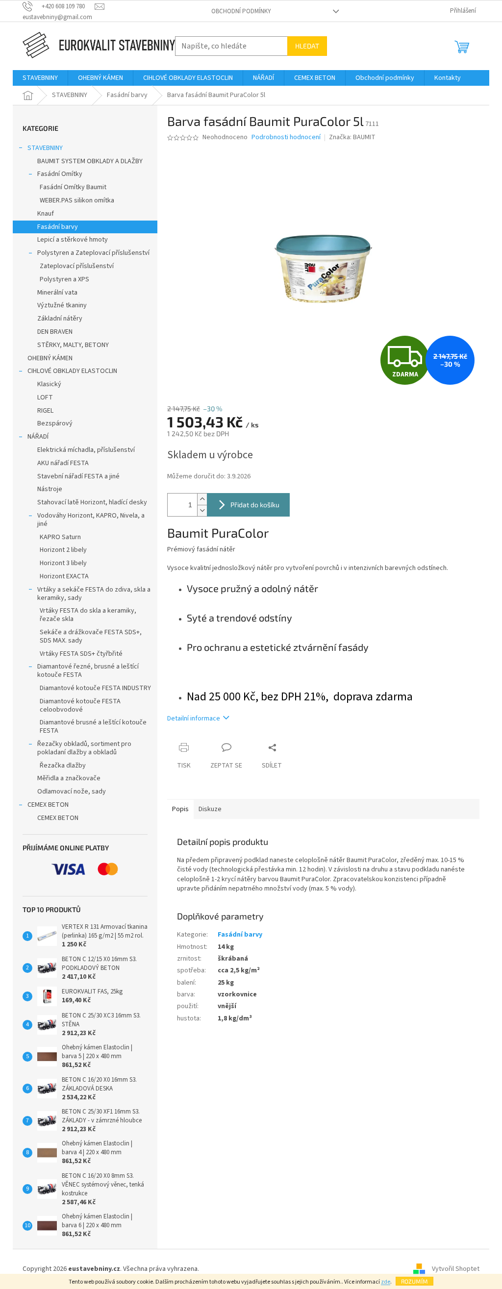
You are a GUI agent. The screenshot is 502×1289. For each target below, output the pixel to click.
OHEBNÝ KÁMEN (50, 358)
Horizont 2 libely (63, 550)
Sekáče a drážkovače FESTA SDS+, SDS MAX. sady (91, 636)
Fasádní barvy (57, 227)
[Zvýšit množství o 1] (202, 499)
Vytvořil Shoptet (455, 1269)
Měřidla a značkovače (68, 778)
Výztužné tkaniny (62, 305)
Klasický (49, 384)
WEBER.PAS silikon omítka (77, 200)
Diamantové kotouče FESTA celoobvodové (80, 705)
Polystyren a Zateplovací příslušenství (93, 253)
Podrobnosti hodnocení (286, 137)
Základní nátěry (59, 318)
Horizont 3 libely (63, 563)
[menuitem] (40, 78)
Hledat (307, 46)
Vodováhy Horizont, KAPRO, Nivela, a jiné (91, 520)
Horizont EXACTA (64, 576)
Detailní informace (193, 718)
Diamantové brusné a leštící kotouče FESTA (93, 727)
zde (385, 1282)
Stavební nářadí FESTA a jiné (78, 476)
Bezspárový (55, 423)
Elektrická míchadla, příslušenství (86, 450)
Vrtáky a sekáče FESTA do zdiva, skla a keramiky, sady (94, 594)
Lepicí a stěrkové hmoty (72, 240)
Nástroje (49, 489)
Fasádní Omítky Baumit (73, 187)
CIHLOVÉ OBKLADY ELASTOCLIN (72, 371)
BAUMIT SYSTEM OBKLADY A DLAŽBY (90, 161)
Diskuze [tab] (210, 809)
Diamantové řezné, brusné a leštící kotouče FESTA (88, 671)
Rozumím (414, 1281)
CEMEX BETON (48, 805)
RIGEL (45, 411)
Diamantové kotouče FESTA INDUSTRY (95, 688)
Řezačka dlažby (63, 765)
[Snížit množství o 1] (202, 510)
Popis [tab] (180, 809)
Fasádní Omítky (59, 174)
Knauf (45, 214)
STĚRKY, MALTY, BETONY (73, 345)
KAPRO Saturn (60, 537)
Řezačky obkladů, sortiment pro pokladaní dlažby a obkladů (84, 748)
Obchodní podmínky (241, 11)
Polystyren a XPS (64, 279)
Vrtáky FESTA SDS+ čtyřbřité (81, 654)
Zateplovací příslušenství (77, 266)
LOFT (45, 397)
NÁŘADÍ (38, 437)
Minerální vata (57, 292)
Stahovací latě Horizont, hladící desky (92, 502)
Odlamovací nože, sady (71, 791)
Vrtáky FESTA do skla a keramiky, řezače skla (88, 615)
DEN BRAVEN (55, 332)
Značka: (352, 137)
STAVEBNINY (45, 148)
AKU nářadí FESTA (63, 463)
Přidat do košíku (254, 504)
